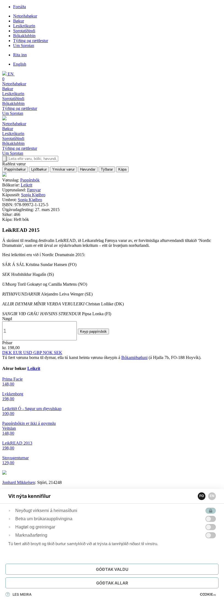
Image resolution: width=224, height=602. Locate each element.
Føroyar (34, 190)
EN (212, 496)
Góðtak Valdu (112, 569)
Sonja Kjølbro (33, 194)
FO (201, 496)
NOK (48, 352)
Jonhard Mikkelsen (18, 482)
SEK (58, 352)
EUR (18, 352)
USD (28, 352)
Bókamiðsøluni (134, 357)
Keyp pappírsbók (93, 331)
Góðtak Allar (112, 583)
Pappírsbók (30, 180)
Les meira (22, 594)
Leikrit (26, 185)
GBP (38, 352)
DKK (7, 352)
